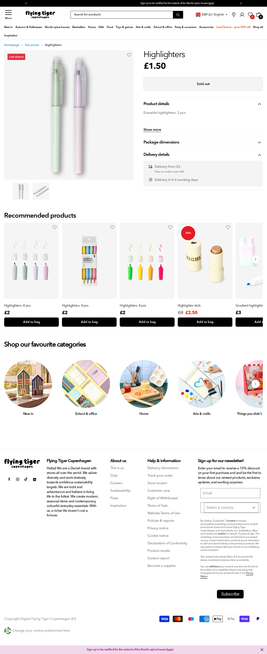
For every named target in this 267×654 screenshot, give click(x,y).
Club (113, 476)
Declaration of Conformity (167, 543)
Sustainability (120, 491)
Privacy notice (158, 528)
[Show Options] (254, 507)
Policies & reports (160, 521)
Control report (158, 558)
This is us (117, 468)
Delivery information (163, 468)
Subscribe (230, 594)
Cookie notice (158, 536)
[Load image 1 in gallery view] (21, 191)
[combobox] (231, 508)
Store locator (157, 483)
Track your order (160, 476)
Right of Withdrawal (162, 498)
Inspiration (118, 506)
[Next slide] (255, 259)
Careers (116, 483)
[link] (233, 14)
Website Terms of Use (163, 513)
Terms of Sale (157, 506)
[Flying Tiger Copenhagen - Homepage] (40, 15)
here (167, 3)
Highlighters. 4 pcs (17, 305)
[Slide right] (255, 384)
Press (114, 498)
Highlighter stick (189, 305)
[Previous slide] (11, 259)
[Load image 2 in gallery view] (41, 191)
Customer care (158, 491)
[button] (8, 15)
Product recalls (158, 551)
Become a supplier (161, 566)
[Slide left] (11, 384)
